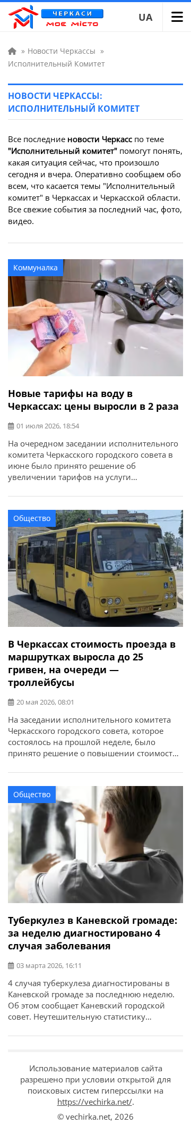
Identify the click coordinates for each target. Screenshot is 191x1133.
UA (145, 17)
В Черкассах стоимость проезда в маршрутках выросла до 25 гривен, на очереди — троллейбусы (92, 663)
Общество (31, 518)
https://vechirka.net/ (94, 1101)
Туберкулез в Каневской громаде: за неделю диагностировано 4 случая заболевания (92, 933)
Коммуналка (35, 267)
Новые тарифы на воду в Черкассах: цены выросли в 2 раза (93, 399)
